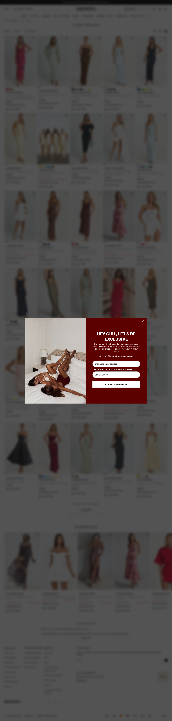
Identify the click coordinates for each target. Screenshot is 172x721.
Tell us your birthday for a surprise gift (112, 369)
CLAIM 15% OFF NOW (116, 384)
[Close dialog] (143, 321)
